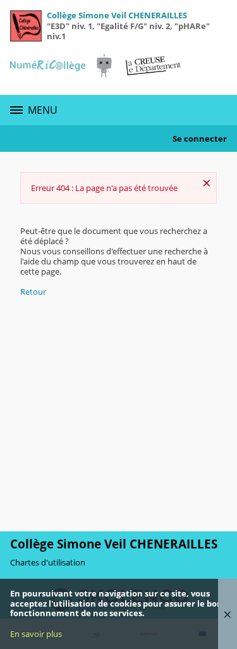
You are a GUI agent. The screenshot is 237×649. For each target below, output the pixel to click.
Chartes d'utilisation (47, 562)
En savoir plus (36, 634)
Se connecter (200, 138)
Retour (33, 291)
